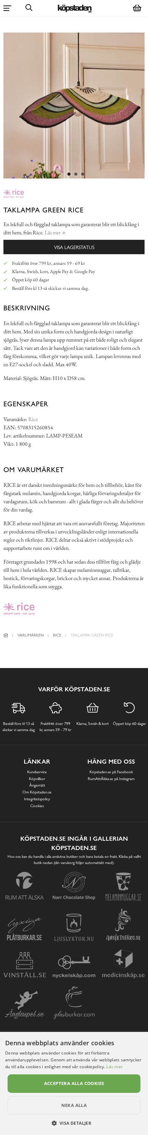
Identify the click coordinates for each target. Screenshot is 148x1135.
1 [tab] (68, 174)
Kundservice (37, 771)
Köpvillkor (37, 778)
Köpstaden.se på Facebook (111, 771)
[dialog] (74, 1083)
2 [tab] (75, 174)
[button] (74, 1123)
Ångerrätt (37, 785)
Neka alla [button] (74, 1105)
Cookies (37, 805)
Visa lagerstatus (74, 247)
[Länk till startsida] (5, 635)
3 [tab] (82, 174)
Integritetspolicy (37, 799)
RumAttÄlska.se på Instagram (111, 778)
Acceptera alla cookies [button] (74, 1083)
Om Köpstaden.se (37, 792)
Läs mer (114, 1067)
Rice (33, 419)
